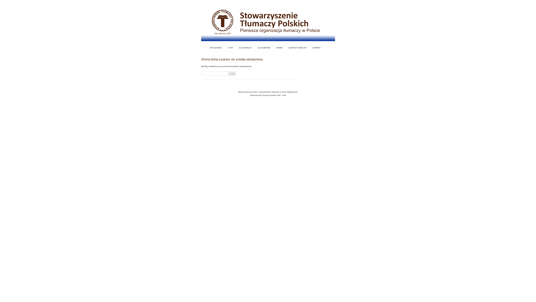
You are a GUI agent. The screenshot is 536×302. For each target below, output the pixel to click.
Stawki (279, 48)
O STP (230, 48)
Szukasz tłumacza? (298, 48)
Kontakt (316, 48)
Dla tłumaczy (245, 48)
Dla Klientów (264, 48)
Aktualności (216, 48)
